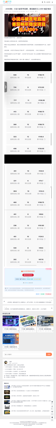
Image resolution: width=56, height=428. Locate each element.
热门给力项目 (22, 11)
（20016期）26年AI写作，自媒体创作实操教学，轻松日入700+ (24, 395)
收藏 (43, 294)
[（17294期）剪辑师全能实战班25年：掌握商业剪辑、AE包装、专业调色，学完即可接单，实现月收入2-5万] (11, 321)
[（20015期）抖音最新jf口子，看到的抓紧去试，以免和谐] (7, 407)
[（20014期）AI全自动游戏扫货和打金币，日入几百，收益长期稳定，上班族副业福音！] (7, 412)
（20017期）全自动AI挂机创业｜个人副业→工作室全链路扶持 (24, 390)
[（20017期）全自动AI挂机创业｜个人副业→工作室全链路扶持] (7, 392)
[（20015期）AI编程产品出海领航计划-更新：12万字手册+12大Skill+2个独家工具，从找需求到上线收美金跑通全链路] (7, 402)
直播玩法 (46, 327)
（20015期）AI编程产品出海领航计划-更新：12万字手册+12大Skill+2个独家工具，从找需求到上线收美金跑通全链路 (30, 401)
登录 (49, 2)
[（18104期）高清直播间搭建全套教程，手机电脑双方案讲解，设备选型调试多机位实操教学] (45, 321)
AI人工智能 (6, 345)
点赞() (49, 294)
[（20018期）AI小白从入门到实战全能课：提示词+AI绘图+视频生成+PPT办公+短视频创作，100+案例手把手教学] (7, 387)
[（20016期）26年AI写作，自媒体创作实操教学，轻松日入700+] (7, 397)
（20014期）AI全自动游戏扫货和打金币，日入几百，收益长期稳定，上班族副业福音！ (30, 411)
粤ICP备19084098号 (28, 425)
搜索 (49, 354)
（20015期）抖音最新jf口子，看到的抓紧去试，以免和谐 (23, 405)
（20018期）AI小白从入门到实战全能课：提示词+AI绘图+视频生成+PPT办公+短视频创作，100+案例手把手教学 (30, 386)
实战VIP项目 (16, 11)
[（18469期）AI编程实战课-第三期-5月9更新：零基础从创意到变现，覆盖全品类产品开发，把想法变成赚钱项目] (11, 338)
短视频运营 (12, 327)
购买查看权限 (28, 275)
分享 (38, 294)
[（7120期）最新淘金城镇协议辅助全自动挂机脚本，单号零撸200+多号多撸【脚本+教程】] (28, 321)
